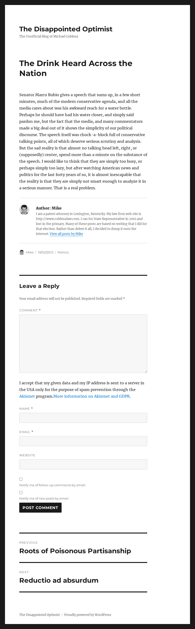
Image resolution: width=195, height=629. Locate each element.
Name (26, 409)
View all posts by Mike (66, 234)
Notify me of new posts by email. (44, 498)
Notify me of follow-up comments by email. (52, 485)
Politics (63, 252)
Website (27, 455)
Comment (30, 310)
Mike (30, 252)
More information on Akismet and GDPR (91, 396)
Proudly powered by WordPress (87, 615)
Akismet (27, 396)
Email (26, 432)
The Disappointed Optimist (65, 29)
